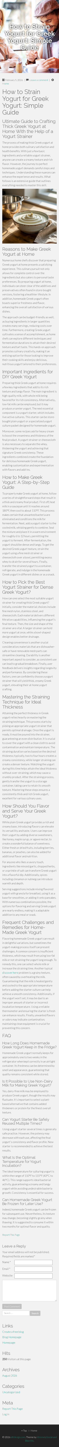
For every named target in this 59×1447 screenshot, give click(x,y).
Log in (5, 1414)
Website (7, 1275)
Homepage (8, 1342)
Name (6, 1262)
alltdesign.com (18, 1437)
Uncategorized (11, 1392)
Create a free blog (13, 1331)
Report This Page (11, 1234)
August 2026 (9, 1375)
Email (6, 1268)
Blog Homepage (11, 1337)
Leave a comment (38, 79)
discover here (10, 972)
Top (25, 1430)
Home (5, 83)
